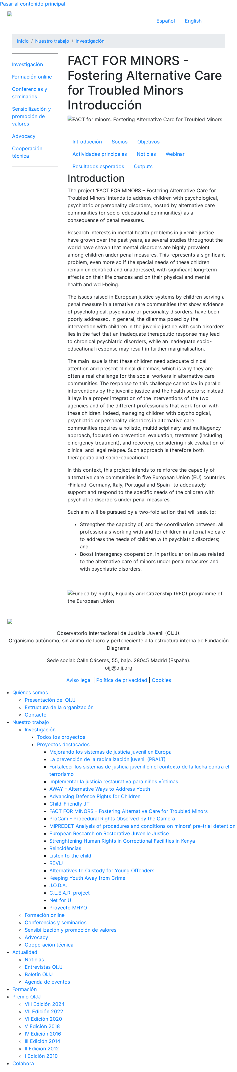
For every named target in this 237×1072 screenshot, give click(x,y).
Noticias (146, 154)
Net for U (60, 900)
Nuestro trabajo (52, 41)
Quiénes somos (30, 692)
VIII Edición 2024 (44, 1004)
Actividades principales (100, 154)
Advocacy (23, 136)
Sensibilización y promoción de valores (31, 116)
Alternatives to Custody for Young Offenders (101, 870)
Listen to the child (70, 856)
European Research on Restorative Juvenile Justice (109, 833)
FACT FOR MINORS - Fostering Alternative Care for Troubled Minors (128, 811)
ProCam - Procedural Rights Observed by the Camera (112, 818)
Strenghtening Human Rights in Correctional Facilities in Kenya (122, 841)
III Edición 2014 (42, 1041)
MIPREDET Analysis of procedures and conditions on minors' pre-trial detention (142, 826)
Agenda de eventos (47, 982)
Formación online (32, 77)
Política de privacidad (121, 680)
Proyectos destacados (63, 744)
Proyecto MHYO (68, 907)
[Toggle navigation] (221, 21)
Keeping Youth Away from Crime (87, 878)
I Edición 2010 (41, 1056)
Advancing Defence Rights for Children (94, 796)
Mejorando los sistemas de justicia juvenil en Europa (110, 752)
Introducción (87, 141)
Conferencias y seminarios (29, 93)
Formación (24, 989)
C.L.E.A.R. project (69, 893)
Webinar (175, 154)
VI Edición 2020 (43, 1019)
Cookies (161, 680)
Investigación (90, 41)
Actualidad (24, 952)
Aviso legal (79, 680)
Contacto (36, 715)
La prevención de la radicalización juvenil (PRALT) (107, 759)
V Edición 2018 (42, 1026)
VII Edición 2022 (44, 1011)
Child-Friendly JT (69, 804)
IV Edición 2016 (43, 1034)
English (193, 21)
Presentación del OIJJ (50, 700)
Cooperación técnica (27, 152)
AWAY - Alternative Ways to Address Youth (99, 789)
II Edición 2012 (42, 1048)
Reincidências (65, 848)
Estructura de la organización (59, 707)
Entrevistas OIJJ (44, 967)
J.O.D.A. (58, 885)
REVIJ (56, 863)
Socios (119, 141)
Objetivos (148, 141)
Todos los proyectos (61, 737)
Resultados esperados (98, 166)
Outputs (143, 166)
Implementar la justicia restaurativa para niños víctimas (113, 781)
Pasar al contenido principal (32, 4)
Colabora (23, 1063)
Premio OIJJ (26, 996)
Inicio (23, 41)
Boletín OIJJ (39, 974)
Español (165, 21)
